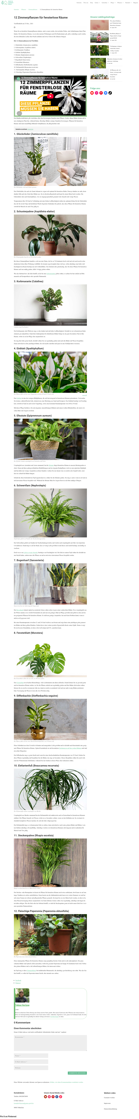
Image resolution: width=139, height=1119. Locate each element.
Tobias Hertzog (22, 1005)
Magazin (135, 3)
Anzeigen (30, 129)
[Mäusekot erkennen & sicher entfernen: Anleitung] (98, 63)
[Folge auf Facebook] (56, 1096)
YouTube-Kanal (54, 1016)
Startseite (79, 3)
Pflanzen (119, 3)
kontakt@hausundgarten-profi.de (24, 1103)
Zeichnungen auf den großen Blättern (70, 748)
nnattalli (84, 395)
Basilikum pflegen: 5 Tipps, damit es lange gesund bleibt (115, 36)
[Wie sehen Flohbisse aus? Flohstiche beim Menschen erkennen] (99, 25)
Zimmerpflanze (31, 970)
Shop (91, 3)
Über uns (85, 3)
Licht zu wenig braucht (30, 552)
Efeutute (51, 465)
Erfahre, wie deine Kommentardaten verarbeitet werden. (66, 1082)
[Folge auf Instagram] (49, 1096)
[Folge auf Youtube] (45, 1096)
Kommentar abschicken (77, 1073)
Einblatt (19, 398)
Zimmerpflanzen (32, 9)
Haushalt (127, 3)
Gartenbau (104, 3)
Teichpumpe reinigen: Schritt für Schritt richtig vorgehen (116, 48)
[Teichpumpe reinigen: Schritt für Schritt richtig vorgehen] (99, 50)
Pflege (112, 3)
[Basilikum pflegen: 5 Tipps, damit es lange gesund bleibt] (99, 37)
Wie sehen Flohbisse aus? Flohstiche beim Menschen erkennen (115, 23)
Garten (96, 3)
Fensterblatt (20, 683)
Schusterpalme (51, 274)
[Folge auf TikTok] (60, 1096)
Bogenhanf (20, 610)
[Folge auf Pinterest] (53, 1096)
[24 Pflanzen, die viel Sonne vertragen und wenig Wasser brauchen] (99, 74)
